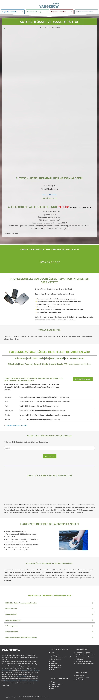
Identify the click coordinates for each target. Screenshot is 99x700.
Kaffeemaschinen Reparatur (85, 657)
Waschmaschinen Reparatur (85, 655)
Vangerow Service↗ (82, 678)
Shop (52, 688)
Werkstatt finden (7, 670)
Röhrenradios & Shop (34, 12)
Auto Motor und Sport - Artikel (16, 425)
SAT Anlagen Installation (84, 661)
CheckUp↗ (79, 680)
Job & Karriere (56, 659)
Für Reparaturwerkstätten (84, 12)
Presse (53, 682)
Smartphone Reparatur (83, 653)
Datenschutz (55, 686)
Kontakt (53, 661)
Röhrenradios (21, 676)
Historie (53, 653)
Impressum (54, 663)
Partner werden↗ (57, 684)
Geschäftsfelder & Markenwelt (61, 657)
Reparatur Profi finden (9, 12)
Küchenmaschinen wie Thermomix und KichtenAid (21, 681)
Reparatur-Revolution (58, 12)
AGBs (52, 670)
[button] (83, 379)
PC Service (79, 659)
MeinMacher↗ (80, 676)
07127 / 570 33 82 (49, 194)
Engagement (55, 655)
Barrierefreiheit (56, 665)
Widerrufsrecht (56, 667)
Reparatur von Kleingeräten (85, 663)
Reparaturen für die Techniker (29, 670)
